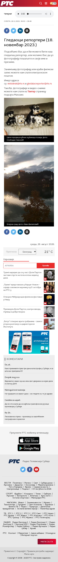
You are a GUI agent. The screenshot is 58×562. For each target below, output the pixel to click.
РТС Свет (36, 513)
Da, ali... (8, 364)
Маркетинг (23, 533)
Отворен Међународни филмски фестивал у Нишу (22, 298)
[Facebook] (6, 30)
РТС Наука (48, 513)
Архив (33, 528)
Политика (17, 483)
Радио (7, 522)
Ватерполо (22, 495)
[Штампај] (27, 30)
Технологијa (9, 504)
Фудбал (18, 493)
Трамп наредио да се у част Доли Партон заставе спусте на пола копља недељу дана (22, 275)
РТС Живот (22, 515)
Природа (33, 506)
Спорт (9, 493)
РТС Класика (36, 515)
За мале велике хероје (27, 508)
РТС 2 (18, 513)
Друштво (19, 485)
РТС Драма (9, 515)
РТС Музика (27, 517)
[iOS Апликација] (29, 342)
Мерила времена (45, 485)
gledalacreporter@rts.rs (39, 83)
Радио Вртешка (40, 526)
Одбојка (47, 493)
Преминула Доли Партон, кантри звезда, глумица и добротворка (22, 310)
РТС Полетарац (42, 517)
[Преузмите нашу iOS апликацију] (29, 440)
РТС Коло (48, 515)
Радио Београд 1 (20, 522)
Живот (21, 502)
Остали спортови (21, 498)
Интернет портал (29, 535)
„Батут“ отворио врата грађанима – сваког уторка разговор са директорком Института (22, 324)
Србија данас (47, 483)
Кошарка (28, 493)
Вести (7, 483)
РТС (5, 533)
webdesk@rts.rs (16, 83)
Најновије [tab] (8, 259)
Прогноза (11, 251)
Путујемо (22, 504)
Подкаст (26, 489)
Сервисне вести (41, 487)
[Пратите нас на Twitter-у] (23, 469)
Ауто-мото (46, 495)
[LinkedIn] (20, 30)
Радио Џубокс (23, 526)
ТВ (5, 513)
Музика (47, 502)
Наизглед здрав (47, 508)
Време (28, 487)
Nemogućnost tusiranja (15, 390)
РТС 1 (10, 513)
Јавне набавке (37, 533)
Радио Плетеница (38, 524)
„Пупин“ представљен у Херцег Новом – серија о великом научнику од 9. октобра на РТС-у (22, 287)
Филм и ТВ (13, 506)
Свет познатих (35, 504)
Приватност (9, 551)
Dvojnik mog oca (12, 377)
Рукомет (10, 495)
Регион (27, 483)
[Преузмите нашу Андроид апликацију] (29, 447)
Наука (24, 506)
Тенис (38, 493)
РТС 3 (27, 513)
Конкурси (50, 533)
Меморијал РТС (38, 498)
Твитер (31, 91)
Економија (30, 485)
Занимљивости (34, 502)
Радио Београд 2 (39, 522)
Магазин (11, 502)
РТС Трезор (13, 517)
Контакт (12, 533)
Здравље (49, 504)
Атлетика (34, 495)
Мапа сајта (47, 541)
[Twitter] (13, 30)
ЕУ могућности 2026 (42, 489)
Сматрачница (13, 489)
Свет (36, 483)
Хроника (8, 485)
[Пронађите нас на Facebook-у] (29, 469)
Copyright (21, 551)
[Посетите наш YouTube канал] (36, 469)
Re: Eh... (8, 412)
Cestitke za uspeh (12, 400)
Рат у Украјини (15, 487)
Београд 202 (22, 524)
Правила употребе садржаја (40, 551)
